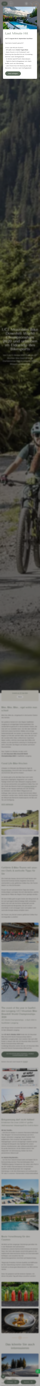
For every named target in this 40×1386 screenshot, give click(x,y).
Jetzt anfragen (13, 73)
